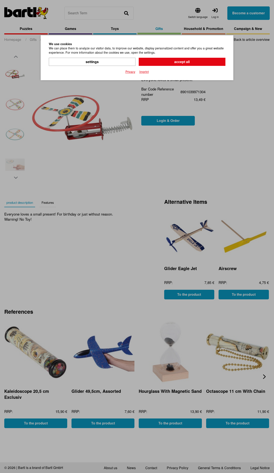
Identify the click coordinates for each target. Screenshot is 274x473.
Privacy (130, 71)
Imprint (144, 71)
